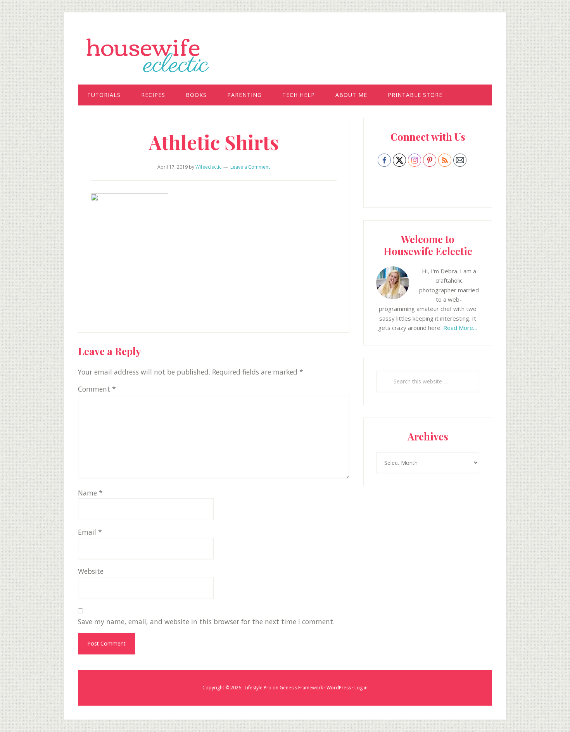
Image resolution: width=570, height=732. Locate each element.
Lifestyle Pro (258, 687)
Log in (361, 687)
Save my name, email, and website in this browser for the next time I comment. (206, 621)
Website (91, 571)
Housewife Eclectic (285, 55)
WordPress (338, 687)
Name (90, 492)
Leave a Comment (250, 167)
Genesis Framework (301, 687)
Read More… (460, 327)
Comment (97, 389)
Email (90, 532)
